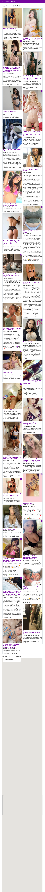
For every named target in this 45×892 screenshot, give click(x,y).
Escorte (4, 4)
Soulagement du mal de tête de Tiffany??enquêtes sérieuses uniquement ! (32, 382)
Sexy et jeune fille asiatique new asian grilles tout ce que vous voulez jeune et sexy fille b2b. (12, 592)
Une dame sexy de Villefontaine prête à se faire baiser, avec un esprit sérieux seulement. (12, 457)
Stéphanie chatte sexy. (9, 111)
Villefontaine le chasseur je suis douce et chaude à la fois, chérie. (12, 495)
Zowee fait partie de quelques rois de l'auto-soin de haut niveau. (32, 169)
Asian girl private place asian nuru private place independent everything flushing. (12, 242)
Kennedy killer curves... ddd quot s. (31, 283)
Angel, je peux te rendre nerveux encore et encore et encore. (11, 275)
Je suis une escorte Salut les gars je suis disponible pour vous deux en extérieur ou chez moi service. (12, 69)
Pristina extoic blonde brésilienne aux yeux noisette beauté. (31, 632)
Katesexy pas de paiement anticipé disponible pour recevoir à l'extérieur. (31, 423)
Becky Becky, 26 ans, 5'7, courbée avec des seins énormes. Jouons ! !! (30, 557)
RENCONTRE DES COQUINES (8, 1)
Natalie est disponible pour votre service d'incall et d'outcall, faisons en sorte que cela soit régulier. (32, 78)
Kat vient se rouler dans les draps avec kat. (11, 371)
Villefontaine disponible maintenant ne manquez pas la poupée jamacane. (12, 560)
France (8, 4)
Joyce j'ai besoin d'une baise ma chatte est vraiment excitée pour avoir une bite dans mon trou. (32, 134)
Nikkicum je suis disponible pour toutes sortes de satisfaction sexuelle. (11, 645)
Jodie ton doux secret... (10, 28)
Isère (12, 4)
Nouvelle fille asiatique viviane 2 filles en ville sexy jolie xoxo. (32, 39)
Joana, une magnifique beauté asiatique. (12, 150)
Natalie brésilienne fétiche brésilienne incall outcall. (10, 204)
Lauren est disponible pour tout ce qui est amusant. (12, 328)
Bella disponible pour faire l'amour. (30, 231)
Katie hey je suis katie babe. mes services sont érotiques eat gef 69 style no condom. (32, 460)
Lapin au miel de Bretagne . (11, 410)
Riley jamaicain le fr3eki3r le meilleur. (31, 587)
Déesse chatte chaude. (9, 529)
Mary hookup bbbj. (28, 341)
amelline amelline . (28, 503)
